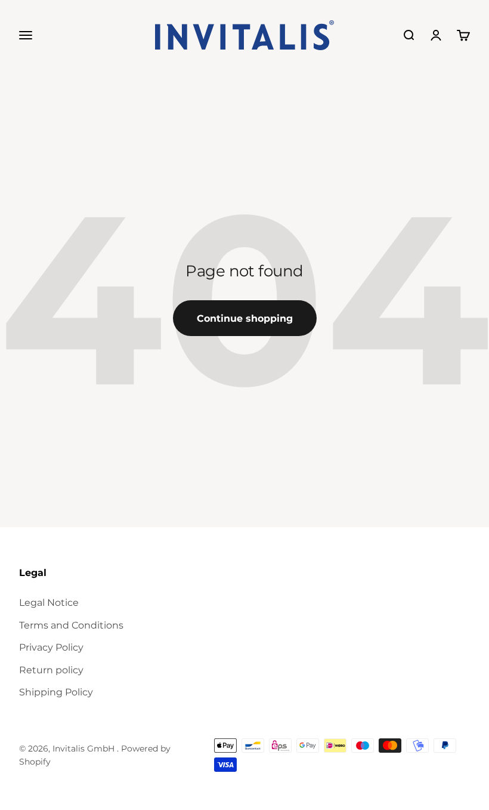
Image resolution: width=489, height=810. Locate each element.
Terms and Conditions (71, 625)
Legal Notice (49, 602)
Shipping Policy (56, 692)
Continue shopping (245, 318)
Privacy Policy (51, 647)
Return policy (51, 670)
